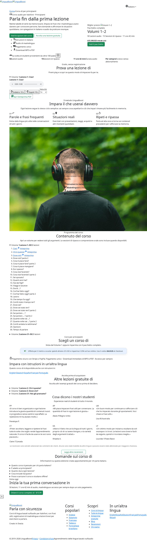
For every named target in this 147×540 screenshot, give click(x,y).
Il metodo (89, 6)
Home (12, 11)
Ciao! (21, 248)
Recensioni (106, 6)
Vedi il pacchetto (96, 44)
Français (34, 373)
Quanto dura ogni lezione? (22, 471)
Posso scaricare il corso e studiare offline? (29, 476)
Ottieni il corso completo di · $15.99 (26, 492)
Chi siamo (117, 6)
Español (27, 373)
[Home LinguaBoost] (6, 1)
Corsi (80, 6)
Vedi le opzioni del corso (21, 35)
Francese (73, 520)
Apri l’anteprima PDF (21, 96)
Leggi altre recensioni (73, 452)
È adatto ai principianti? (21, 468)
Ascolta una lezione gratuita (48, 35)
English (12, 373)
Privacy (35, 538)
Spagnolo (73, 517)
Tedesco (72, 523)
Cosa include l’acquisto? (21, 473)
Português (43, 373)
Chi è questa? (25, 252)
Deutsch (19, 373)
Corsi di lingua (97, 510)
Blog (98, 6)
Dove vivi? (23, 255)
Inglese (72, 515)
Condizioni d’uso (47, 538)
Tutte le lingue (97, 513)
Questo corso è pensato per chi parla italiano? (31, 465)
